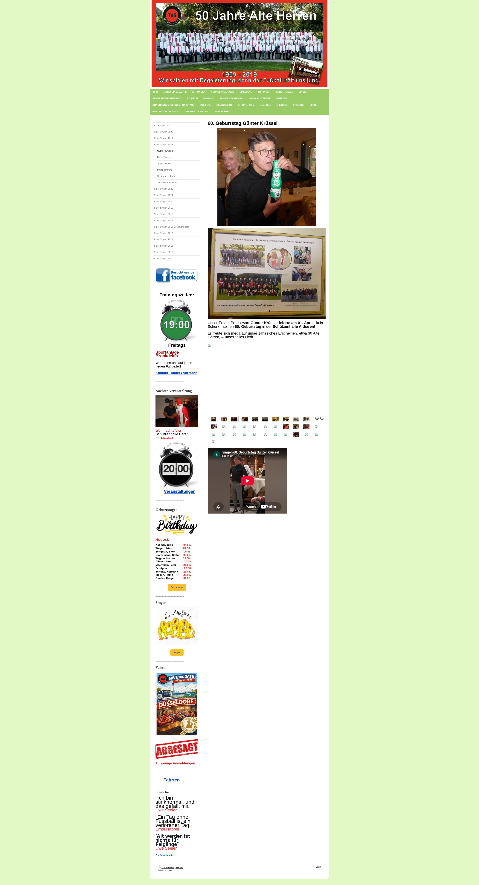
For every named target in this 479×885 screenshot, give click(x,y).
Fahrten (171, 779)
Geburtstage (177, 587)
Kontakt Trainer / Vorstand (176, 373)
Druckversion (167, 867)
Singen (177, 652)
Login (318, 867)
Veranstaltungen (179, 491)
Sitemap (179, 867)
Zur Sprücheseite (164, 855)
